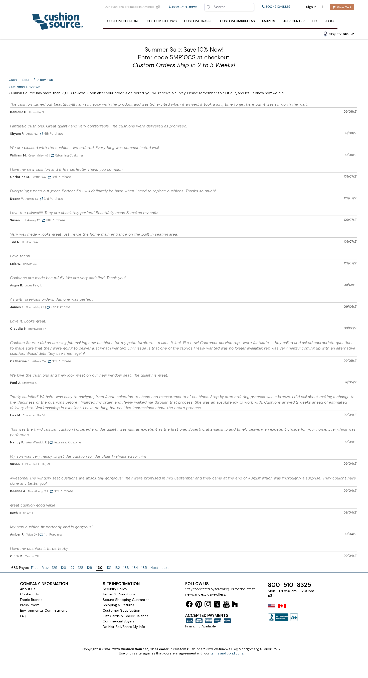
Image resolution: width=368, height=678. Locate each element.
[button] (338, 35)
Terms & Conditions (119, 594)
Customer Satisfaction (121, 610)
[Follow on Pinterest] (198, 605)
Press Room (30, 605)
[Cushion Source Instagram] (207, 605)
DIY (314, 21)
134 (135, 567)
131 (109, 567)
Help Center (294, 21)
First (34, 567)
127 (72, 567)
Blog (329, 21)
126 (63, 567)
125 (54, 567)
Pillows (162, 21)
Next (154, 567)
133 (126, 567)
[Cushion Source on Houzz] (235, 604)
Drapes (198, 21)
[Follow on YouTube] (226, 605)
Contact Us (29, 594)
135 (144, 567)
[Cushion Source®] (58, 27)
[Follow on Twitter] (217, 605)
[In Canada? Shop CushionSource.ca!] (282, 609)
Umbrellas (237, 21)
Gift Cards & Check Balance (125, 616)
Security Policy (115, 589)
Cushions (123, 21)
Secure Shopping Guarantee (126, 599)
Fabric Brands (31, 599)
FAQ (23, 616)
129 (89, 567)
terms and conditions (226, 653)
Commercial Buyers (118, 621)
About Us (27, 589)
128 (80, 567)
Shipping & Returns (118, 605)
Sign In (311, 7)
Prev (45, 567)
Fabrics (268, 21)
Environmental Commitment (43, 610)
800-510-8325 (184, 7)
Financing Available (200, 626)
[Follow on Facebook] (189, 605)
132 (117, 567)
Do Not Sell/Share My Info (124, 626)
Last (165, 567)
